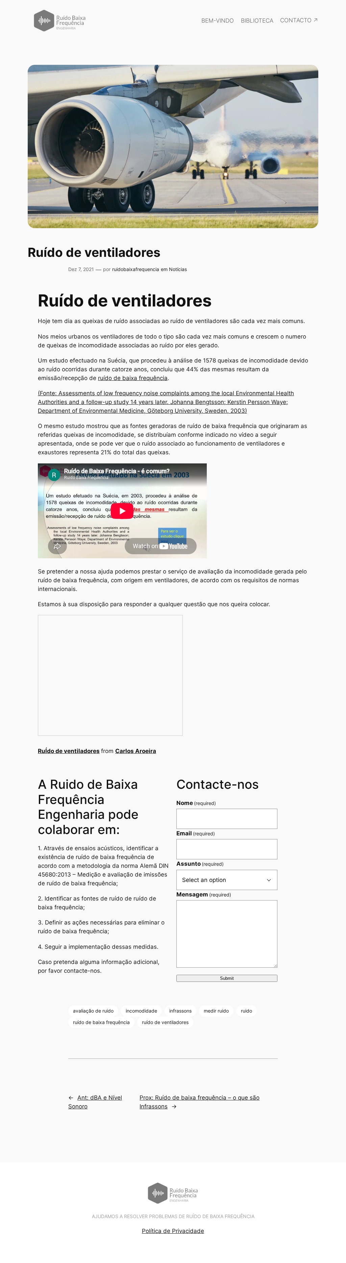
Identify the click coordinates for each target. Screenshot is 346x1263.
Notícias (178, 269)
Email (195, 833)
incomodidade (141, 1011)
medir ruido (216, 1011)
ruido (246, 1011)
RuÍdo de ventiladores (69, 751)
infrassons (180, 1011)
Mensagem (203, 894)
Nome (196, 803)
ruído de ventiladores (165, 1022)
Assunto (200, 863)
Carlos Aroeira (135, 751)
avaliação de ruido (93, 1011)
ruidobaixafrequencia (135, 269)
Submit (227, 978)
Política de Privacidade (173, 1231)
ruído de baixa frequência (133, 378)
